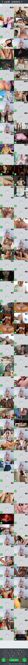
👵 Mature (13, 652)
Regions (10, 663)
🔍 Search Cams (20, 661)
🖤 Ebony (11, 650)
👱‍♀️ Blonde (23, 652)
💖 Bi (10, 655)
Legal (24, 663)
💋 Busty (24, 654)
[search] (24, 660)
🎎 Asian (6, 650)
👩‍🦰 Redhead (10, 654)
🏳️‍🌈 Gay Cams (21, 655)
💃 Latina (15, 650)
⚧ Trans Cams (6, 657)
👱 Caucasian (21, 650)
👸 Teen (18, 652)
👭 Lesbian (6, 655)
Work (13, 663)
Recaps (16, 663)
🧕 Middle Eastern (6, 652)
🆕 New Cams (15, 655)
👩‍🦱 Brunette (4, 654)
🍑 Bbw (15, 654)
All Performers (20, 663)
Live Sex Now (14, 660)
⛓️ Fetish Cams (22, 657)
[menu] (3, 660)
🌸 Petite (20, 654)
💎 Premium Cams (14, 657)
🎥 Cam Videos (7, 661)
